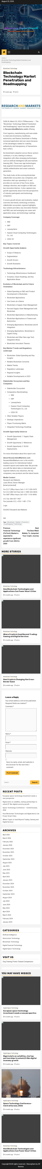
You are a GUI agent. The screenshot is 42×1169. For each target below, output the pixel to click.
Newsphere (31, 1164)
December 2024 (8, 884)
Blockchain (10, 522)
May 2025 (6, 873)
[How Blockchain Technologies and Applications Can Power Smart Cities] (21, 569)
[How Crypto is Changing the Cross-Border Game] (21, 659)
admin (16, 92)
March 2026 (7, 838)
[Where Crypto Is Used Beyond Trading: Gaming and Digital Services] (21, 614)
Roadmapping (8, 524)
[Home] (4, 52)
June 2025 (6, 870)
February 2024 (8, 919)
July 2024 (6, 901)
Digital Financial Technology (12, 945)
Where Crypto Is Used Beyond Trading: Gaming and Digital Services (20, 635)
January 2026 (7, 845)
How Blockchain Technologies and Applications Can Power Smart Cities (19, 590)
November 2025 (8, 852)
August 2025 (7, 863)
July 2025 (6, 866)
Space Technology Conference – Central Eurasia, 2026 (17, 1104)
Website (8, 751)
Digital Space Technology (11, 949)
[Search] (38, 52)
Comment (9, 706)
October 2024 (7, 891)
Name (8, 734)
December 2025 (8, 849)
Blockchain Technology (10, 68)
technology (17, 524)
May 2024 (6, 908)
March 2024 (7, 915)
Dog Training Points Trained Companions (18, 962)
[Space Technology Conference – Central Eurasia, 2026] (21, 1083)
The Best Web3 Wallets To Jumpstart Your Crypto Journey (30, 532)
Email (8, 742)
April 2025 (6, 877)
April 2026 (6, 835)
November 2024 (8, 887)
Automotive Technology (11, 938)
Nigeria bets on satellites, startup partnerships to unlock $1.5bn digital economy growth (20, 1058)
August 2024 (7, 898)
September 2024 (8, 894)
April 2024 (6, 912)
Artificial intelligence (10, 935)
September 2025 (8, 859)
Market (18, 522)
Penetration (25, 522)
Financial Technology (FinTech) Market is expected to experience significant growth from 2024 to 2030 (12, 536)
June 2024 (6, 905)
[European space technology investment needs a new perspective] (21, 990)
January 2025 (7, 880)
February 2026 (8, 842)
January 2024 (7, 922)
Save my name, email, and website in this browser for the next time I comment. (20, 764)
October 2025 (7, 856)
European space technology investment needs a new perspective (19, 1012)
